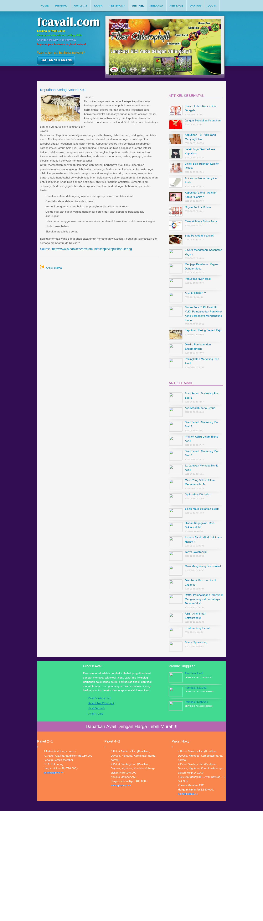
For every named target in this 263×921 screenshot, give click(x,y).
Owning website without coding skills (59, 35)
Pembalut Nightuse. (197, 701)
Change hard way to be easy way (56, 39)
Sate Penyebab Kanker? (199, 235)
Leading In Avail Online (51, 30)
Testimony (117, 5)
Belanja (156, 5)
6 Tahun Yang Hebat (197, 628)
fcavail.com (75, 23)
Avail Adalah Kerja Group (200, 407)
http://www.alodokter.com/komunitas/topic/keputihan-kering (92, 249)
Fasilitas (80, 5)
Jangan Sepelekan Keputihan (203, 120)
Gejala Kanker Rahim (198, 207)
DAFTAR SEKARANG (56, 60)
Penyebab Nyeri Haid (198, 278)
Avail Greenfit (96, 708)
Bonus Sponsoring (196, 642)
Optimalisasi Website (197, 494)
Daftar (195, 5)
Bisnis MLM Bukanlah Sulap (202, 508)
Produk (61, 5)
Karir (98, 5)
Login (212, 5)
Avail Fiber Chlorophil (101, 703)
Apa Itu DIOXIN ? (195, 293)
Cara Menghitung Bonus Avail (203, 566)
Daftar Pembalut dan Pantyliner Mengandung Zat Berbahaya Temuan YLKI (204, 599)
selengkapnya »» (53, 772)
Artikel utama (54, 267)
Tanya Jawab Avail (196, 551)
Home (44, 5)
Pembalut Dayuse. (196, 687)
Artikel (138, 5)
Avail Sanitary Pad (99, 698)
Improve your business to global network (61, 44)
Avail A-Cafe (95, 713)
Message (176, 5)
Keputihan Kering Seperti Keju (203, 330)
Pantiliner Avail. (194, 673)
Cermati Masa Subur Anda (201, 221)
